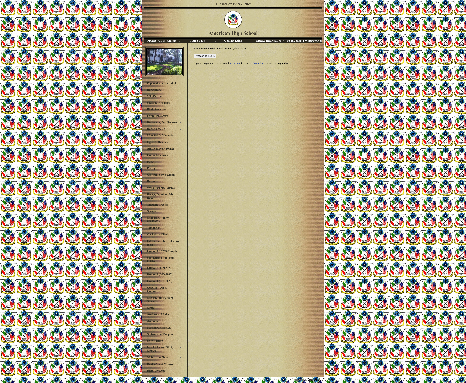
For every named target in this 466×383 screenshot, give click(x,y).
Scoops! (152, 211)
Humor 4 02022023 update (163, 251)
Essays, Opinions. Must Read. (161, 196)
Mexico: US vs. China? (161, 40)
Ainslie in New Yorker (160, 148)
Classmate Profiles (158, 102)
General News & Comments (157, 289)
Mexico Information (266, 41)
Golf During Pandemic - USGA (162, 259)
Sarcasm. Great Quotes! (161, 174)
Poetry (151, 168)
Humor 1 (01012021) (159, 281)
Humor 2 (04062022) (159, 274)
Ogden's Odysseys (158, 142)
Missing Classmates (159, 327)
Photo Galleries (156, 109)
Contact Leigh (233, 40)
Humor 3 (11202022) (159, 267)
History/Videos (156, 370)
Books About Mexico (160, 364)
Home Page (197, 40)
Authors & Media (158, 314)
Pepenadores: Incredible (162, 83)
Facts (150, 161)
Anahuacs (153, 321)
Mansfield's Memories (160, 135)
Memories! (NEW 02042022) (158, 219)
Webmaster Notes (157, 358)
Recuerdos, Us (155, 129)
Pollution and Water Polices (304, 40)
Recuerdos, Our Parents (161, 123)
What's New (154, 96)
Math (150, 307)
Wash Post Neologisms (161, 187)
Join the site (154, 227)
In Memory (154, 89)
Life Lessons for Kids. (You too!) (163, 242)
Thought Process (157, 204)
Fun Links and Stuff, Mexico (159, 349)
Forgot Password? (158, 115)
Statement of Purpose (160, 334)
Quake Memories (157, 155)
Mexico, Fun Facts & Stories (160, 299)
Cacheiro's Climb (158, 234)
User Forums (155, 340)
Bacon (151, 181)
